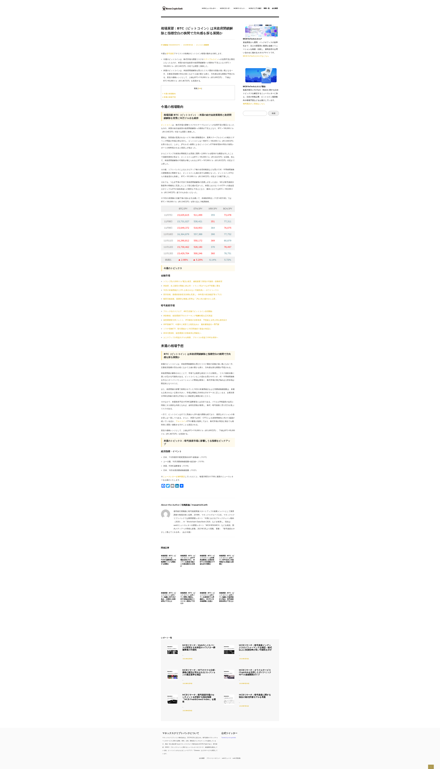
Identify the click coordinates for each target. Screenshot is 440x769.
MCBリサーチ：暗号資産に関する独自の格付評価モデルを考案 (255, 696)
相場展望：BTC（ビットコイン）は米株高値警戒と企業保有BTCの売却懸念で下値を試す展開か (207, 560)
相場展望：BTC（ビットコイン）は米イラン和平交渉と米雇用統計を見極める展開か (226, 560)
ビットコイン (166, 125)
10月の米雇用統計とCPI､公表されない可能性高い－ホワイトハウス (191, 290)
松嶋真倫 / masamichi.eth (171, 45)
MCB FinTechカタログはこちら (256, 56)
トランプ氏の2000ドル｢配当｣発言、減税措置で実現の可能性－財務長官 (192, 281)
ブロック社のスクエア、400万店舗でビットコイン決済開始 (187, 311)
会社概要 (275, 8)
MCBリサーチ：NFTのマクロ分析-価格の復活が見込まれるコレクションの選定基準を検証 (199, 672)
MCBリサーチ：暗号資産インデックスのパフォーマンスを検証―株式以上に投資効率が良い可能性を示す (255, 647)
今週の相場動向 (169, 93)
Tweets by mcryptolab (228, 737)
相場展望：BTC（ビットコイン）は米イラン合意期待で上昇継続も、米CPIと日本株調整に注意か (207, 597)
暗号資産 (170, 53)
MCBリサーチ (225, 8)
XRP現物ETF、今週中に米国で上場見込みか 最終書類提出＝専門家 (191, 324)
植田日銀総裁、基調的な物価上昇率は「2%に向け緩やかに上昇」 (190, 299)
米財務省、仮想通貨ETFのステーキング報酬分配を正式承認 (187, 315)
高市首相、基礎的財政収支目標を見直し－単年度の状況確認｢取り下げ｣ (192, 294)
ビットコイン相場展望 (202, 45)
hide (199, 88)
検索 (273, 113)
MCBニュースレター (209, 8)
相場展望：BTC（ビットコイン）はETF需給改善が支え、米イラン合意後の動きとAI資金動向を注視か (187, 561)
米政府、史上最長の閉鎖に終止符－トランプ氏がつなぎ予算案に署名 (191, 285)
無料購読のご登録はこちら (254, 103)
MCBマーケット (239, 8)
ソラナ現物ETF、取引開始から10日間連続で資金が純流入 (187, 328)
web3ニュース (226, 758)
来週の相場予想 (169, 97)
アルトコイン (181, 421)
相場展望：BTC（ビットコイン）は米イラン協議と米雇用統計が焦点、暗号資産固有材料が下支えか (226, 597)
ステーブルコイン (211, 59)
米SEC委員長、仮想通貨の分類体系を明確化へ (182, 333)
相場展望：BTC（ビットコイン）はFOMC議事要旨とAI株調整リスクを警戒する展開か (168, 560)
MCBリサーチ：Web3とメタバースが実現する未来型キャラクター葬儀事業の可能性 (198, 647)
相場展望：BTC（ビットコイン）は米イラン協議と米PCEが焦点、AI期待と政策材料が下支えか (168, 597)
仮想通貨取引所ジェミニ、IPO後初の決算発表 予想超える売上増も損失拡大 (195, 320)
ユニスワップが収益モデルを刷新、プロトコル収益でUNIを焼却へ (190, 337)
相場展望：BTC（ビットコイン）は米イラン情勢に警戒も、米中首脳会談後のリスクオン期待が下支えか (187, 598)
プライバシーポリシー (213, 758)
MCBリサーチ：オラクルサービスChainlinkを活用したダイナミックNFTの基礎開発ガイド (255, 672)
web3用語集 (237, 758)
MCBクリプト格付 (255, 8)
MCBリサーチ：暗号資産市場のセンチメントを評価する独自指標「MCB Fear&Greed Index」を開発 (199, 698)
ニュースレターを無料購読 (174, 476)
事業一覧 (267, 8)
